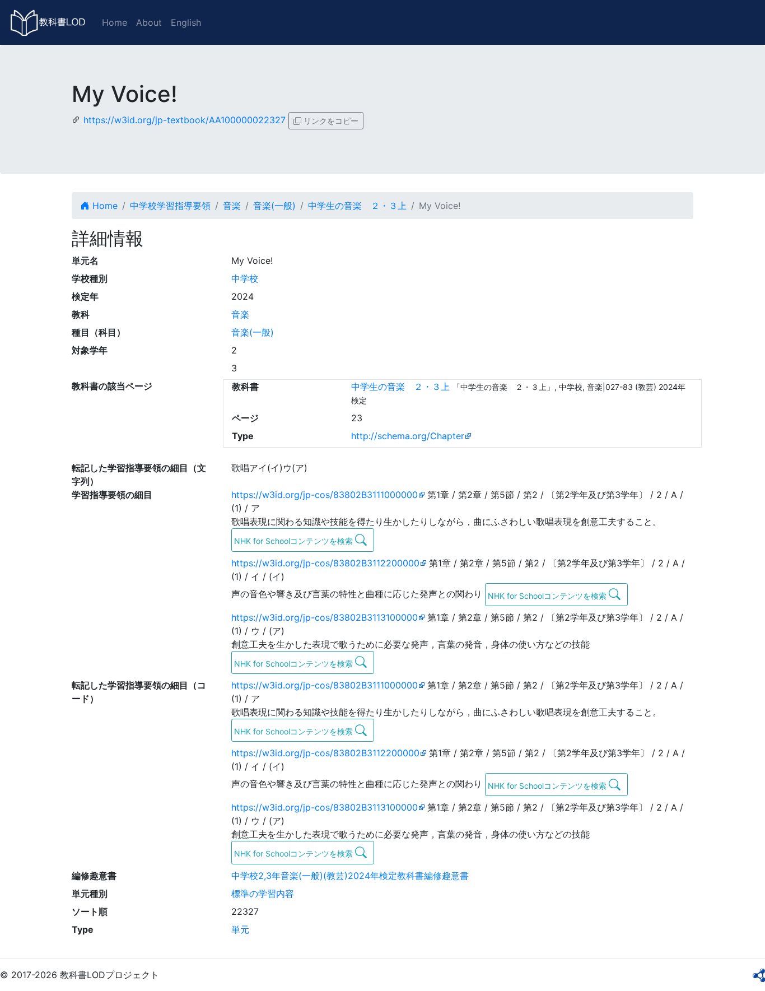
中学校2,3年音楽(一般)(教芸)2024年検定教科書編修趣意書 (350, 875)
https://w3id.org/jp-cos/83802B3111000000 (324, 494)
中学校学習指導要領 (170, 205)
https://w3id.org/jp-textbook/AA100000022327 (184, 119)
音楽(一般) (274, 205)
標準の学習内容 (262, 893)
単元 (240, 929)
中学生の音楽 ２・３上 (357, 205)
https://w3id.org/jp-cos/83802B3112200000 (325, 563)
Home (114, 22)
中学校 (244, 278)
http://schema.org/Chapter (407, 435)
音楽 (232, 205)
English (186, 22)
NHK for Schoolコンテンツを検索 (294, 541)
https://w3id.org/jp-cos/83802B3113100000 (324, 617)
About (149, 22)
